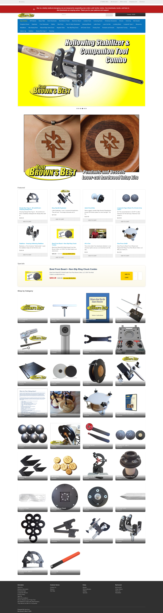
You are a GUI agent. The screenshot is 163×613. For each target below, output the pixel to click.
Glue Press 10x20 (122, 243)
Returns (52, 589)
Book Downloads (52, 20)
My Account (118, 587)
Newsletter (118, 592)
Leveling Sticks (117, 24)
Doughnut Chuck (24, 24)
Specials (85, 592)
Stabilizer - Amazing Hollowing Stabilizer (31, 243)
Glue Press (60, 24)
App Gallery (23, 20)
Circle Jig (128, 20)
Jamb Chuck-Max (90, 208)
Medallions (23, 27)
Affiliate (85, 591)
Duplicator (34, 24)
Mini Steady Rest (33, 27)
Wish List (117, 591)
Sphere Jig (23, 31)
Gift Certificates (87, 589)
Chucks (121, 20)
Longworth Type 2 (128, 24)
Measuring (139, 24)
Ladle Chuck (97, 24)
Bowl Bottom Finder (64, 20)
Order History (119, 589)
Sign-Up (20, 596)
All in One (87, 243)
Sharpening (133, 27)
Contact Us (53, 587)
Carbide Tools (87, 20)
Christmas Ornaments (111, 20)
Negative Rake (61, 27)
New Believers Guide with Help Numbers (28, 601)
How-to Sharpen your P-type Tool (26, 599)
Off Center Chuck (85, 27)
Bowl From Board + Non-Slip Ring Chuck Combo (64, 244)
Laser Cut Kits (107, 24)
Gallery (53, 24)
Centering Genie (98, 20)
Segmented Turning (122, 27)
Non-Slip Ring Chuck (72, 27)
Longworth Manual (23, 592)
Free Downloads (44, 24)
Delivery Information (23, 589)
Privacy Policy (21, 594)
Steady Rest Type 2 (41, 31)
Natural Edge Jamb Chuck (47, 27)
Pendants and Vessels (108, 27)
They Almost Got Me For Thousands (27, 603)
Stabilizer (31, 31)
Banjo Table (42, 20)
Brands (85, 587)
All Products (33, 20)
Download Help (22, 591)
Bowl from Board (76, 20)
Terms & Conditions (23, 598)
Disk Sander (136, 20)
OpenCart (27, 609)
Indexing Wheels (86, 24)
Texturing (51, 31)
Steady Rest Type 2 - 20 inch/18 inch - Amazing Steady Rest (30, 208)
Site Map (52, 591)
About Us (20, 587)
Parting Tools (96, 27)
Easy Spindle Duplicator (59, 208)
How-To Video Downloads (73, 24)
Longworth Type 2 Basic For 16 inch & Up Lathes (129, 208)
